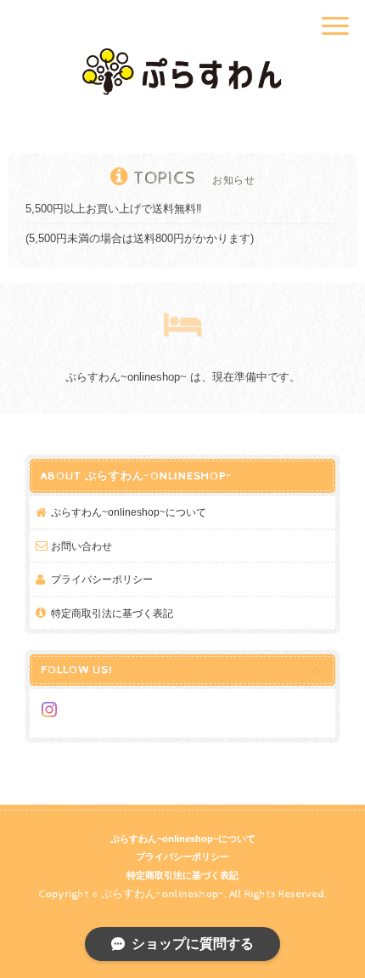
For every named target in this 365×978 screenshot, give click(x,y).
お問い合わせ (81, 545)
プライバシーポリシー (102, 579)
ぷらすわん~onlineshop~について (128, 511)
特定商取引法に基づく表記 (112, 613)
